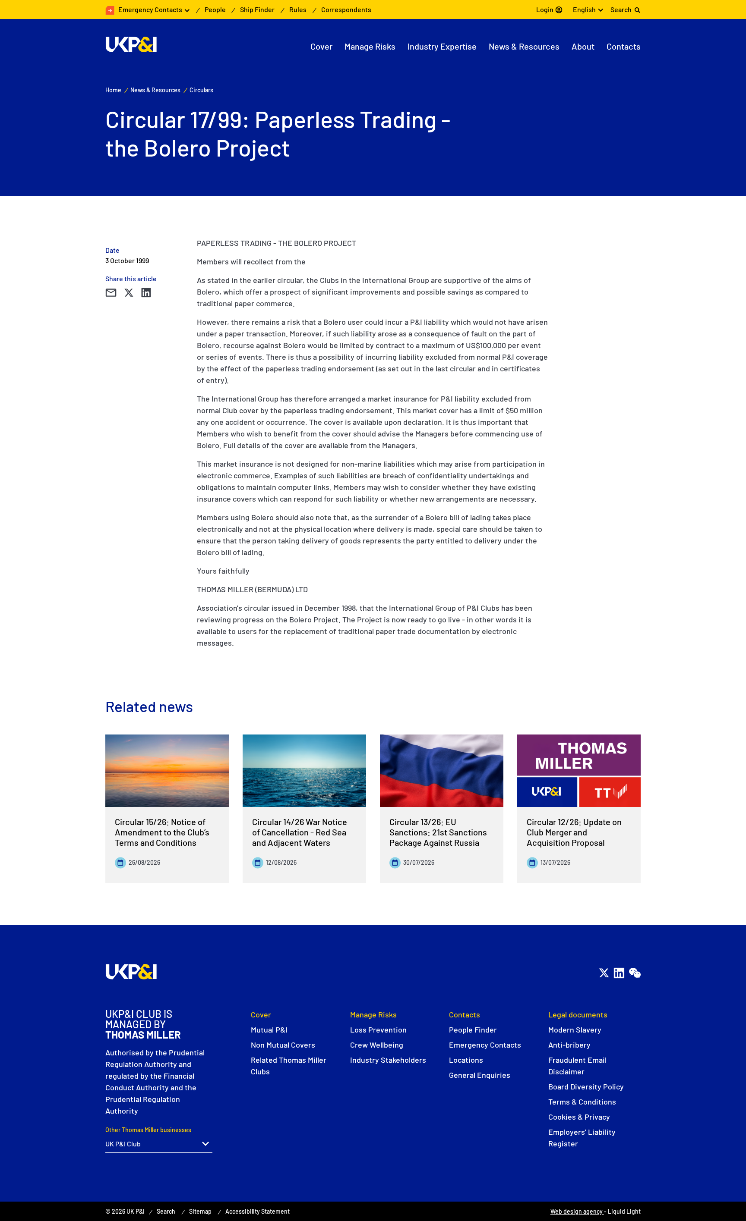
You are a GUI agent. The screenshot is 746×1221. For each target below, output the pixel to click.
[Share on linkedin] (146, 292)
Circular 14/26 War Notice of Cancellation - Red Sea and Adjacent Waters (299, 831)
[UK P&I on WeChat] (634, 973)
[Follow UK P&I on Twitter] (604, 973)
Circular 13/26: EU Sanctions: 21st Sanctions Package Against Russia (438, 831)
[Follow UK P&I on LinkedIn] (619, 973)
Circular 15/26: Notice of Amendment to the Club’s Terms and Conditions (162, 831)
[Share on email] (110, 292)
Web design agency (577, 1211)
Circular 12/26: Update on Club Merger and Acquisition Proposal (574, 831)
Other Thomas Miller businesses (148, 1129)
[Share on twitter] (128, 292)
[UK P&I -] (131, 44)
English (584, 9)
